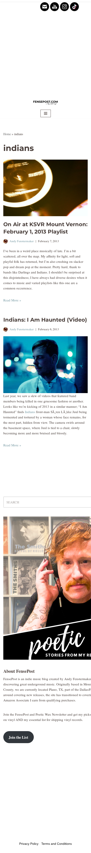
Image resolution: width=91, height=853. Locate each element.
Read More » (12, 300)
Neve (6, 836)
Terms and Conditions (56, 843)
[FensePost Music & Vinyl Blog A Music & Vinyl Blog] (45, 102)
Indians (30, 412)
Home (7, 134)
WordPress (37, 836)
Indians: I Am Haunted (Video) (45, 320)
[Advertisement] (45, 48)
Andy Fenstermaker (21, 241)
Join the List (18, 737)
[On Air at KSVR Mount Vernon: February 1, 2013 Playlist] (45, 188)
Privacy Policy (28, 843)
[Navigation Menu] (45, 113)
